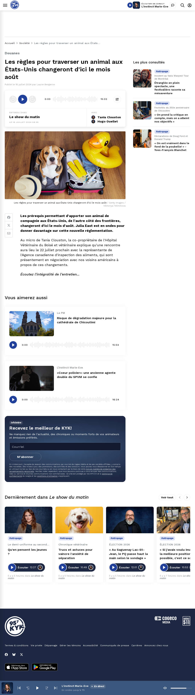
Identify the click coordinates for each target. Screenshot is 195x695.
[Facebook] (9, 217)
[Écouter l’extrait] (22, 99)
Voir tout (167, 497)
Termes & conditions (16, 645)
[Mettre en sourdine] (165, 688)
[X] (21, 654)
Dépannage (51, 645)
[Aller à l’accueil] (14, 8)
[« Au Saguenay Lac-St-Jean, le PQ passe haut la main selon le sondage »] (130, 520)
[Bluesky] (13, 654)
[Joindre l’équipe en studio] (173, 5)
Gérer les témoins (70, 645)
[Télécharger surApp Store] (17, 667)
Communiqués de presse (114, 645)
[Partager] (117, 99)
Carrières (136, 645)
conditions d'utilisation (47, 476)
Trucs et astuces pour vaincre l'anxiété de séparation (75, 554)
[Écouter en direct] (130, 5)
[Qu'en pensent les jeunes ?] (28, 520)
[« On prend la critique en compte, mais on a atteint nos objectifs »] (142, 110)
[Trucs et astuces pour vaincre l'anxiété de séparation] (79, 520)
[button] (19, 688)
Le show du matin (24, 117)
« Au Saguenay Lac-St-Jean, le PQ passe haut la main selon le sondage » (128, 554)
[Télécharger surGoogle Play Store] (45, 667)
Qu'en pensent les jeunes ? (27, 552)
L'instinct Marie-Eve (154, 6)
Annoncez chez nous (156, 645)
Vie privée (36, 645)
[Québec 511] (186, 624)
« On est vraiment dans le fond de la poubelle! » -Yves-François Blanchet (171, 146)
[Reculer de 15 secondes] (13, 99)
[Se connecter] (189, 5)
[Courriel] (9, 233)
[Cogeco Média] (166, 622)
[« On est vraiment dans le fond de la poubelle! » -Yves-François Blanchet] (142, 138)
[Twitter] (9, 225)
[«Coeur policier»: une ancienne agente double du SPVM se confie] (31, 378)
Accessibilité (90, 645)
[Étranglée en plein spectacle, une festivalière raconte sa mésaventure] (142, 78)
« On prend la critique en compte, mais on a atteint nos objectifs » (171, 118)
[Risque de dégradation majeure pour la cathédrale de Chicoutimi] (31, 323)
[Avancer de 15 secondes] (32, 99)
